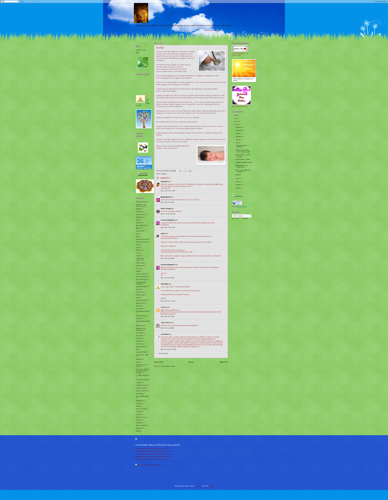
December (239, 127)
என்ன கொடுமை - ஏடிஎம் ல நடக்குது (243, 155)
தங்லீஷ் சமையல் (140, 316)
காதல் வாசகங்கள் (141, 274)
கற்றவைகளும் (140, 263)
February (238, 185)
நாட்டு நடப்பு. (139, 344)
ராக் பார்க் (138, 403)
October (238, 133)
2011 (235, 125)
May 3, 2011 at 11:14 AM (168, 301)
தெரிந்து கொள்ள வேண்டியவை (141, 329)
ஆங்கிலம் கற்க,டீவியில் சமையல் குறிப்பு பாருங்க (242, 151)
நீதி (137, 349)
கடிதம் (138, 247)
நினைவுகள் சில (140, 346)
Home (191, 362)
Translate (245, 218)
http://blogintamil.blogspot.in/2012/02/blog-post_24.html (151, 448)
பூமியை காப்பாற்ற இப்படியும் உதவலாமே (243, 171)
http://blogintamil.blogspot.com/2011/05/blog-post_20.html (152, 451)
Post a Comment (163, 353)
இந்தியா (138, 228)
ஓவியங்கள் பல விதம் (142, 242)
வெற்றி (138, 431)
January (238, 188)
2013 (235, 118)
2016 (235, 115)
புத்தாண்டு (139, 359)
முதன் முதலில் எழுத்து (142, 396)
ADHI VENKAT (166, 323)
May (237, 143)
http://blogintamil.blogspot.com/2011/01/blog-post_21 (150, 459)
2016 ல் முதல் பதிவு (141, 202)
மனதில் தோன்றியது (141, 385)
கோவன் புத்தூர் (140, 295)
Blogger (211, 486)
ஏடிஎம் (137, 234)
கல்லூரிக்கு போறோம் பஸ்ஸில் (243, 162)
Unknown (164, 307)
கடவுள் (138, 244)
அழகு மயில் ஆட (140, 214)
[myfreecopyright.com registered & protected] (148, 465)
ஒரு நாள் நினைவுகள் (142, 239)
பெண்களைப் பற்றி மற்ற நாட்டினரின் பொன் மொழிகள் (142, 370)
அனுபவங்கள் (140, 217)
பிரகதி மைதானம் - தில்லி (242, 159)
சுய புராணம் (139, 308)
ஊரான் (163, 233)
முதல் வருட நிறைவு (141, 390)
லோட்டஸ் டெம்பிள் (141, 409)
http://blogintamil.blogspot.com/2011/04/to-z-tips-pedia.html (152, 457)
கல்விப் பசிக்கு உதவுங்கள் (140, 259)
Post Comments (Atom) (168, 366)
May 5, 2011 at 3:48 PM (167, 328)
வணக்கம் (139, 411)
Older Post (223, 362)
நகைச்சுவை (139, 335)
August (238, 139)
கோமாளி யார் (140, 292)
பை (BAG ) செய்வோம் (142, 375)
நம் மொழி (139, 338)
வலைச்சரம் (139, 414)
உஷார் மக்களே (140, 231)
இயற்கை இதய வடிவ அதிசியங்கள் (241, 166)
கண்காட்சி (139, 250)
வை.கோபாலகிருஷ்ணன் (167, 220)
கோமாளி (138, 289)
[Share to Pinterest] (191, 171)
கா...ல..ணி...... (140, 268)
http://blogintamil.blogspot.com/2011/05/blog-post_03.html (152, 454)
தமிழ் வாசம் (139, 318)
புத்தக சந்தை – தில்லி (142, 355)
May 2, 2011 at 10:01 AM (168, 214)
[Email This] (184, 171)
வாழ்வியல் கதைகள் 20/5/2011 (241, 146)
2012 (235, 121)
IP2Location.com (242, 206)
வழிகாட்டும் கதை (141, 417)
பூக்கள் (138, 362)
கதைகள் (138, 255)
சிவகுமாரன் (164, 181)
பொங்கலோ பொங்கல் (142, 380)
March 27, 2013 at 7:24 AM (168, 349)
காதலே (138, 271)
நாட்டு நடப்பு (139, 341)
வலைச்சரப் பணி (140, 50)
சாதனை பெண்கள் (141, 300)
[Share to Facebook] (190, 171)
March (238, 182)
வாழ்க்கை (139, 420)
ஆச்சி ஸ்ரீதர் (164, 284)
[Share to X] (188, 171)
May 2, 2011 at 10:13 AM (168, 227)
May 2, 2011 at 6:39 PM (167, 258)
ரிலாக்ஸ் (138, 406)
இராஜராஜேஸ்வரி (165, 197)
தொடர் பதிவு (139, 333)
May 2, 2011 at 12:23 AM (168, 191)
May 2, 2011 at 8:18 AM (167, 202)
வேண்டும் (238, 175)
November (239, 130)
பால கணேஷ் (164, 334)
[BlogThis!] (186, 171)
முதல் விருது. (139, 393)
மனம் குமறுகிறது (141, 388)
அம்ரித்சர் (138, 209)
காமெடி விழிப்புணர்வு (142, 276)
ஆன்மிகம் (139, 223)
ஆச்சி (137, 220)
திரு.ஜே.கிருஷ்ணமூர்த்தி (143, 321)
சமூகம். (138, 297)
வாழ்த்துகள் (139, 422)
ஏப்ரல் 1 (138, 236)
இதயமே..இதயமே (141, 225)
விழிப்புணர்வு (139, 428)
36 (140, 161)
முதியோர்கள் (139, 400)
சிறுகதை (138, 306)
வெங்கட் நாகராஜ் (166, 208)
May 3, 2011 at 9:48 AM (167, 278)
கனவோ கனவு (140, 265)
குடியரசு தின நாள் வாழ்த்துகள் (141, 283)
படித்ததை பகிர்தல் (141, 352)
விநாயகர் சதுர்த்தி (141, 425)
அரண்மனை (139, 211)
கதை (137, 253)
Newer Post (158, 362)
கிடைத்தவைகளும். (141, 279)
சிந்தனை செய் (140, 303)
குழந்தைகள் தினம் (141, 286)
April (237, 178)
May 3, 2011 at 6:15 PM (167, 316)
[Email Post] (180, 171)
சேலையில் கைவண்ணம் (143, 311)
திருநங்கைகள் (140, 325)
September (239, 136)
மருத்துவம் (164, 174)
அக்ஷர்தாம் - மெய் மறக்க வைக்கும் (141, 205)
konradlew (198, 486)
